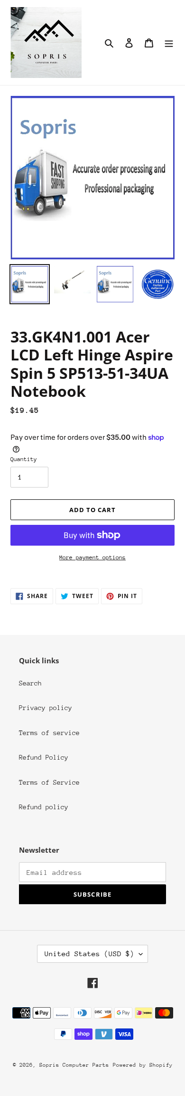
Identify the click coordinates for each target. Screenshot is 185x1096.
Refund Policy (43, 757)
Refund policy (43, 807)
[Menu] (169, 43)
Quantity (23, 459)
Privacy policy (45, 707)
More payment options (92, 557)
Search (30, 683)
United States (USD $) (89, 954)
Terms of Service (49, 782)
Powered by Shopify (143, 1065)
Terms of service (49, 732)
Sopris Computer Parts (74, 1065)
